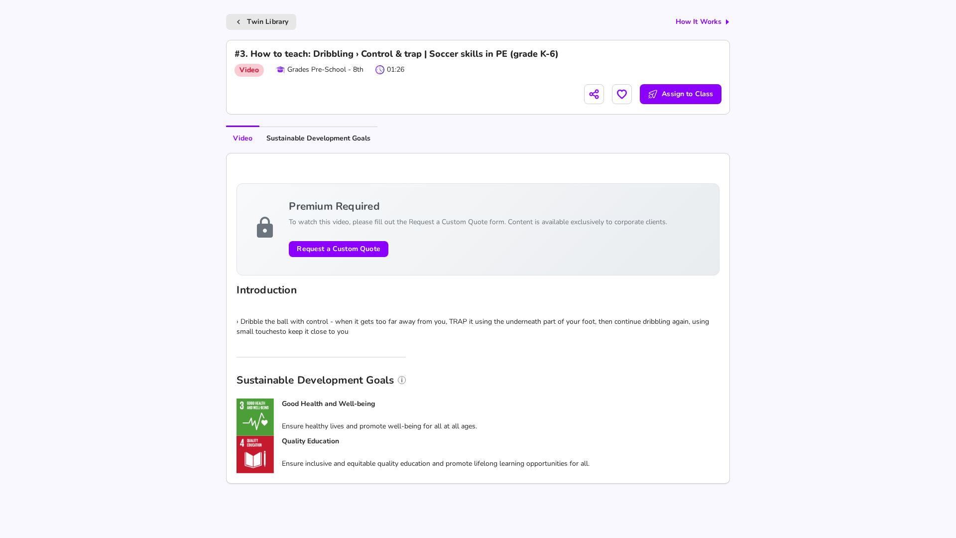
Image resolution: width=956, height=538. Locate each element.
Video (242, 138)
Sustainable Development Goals (318, 138)
